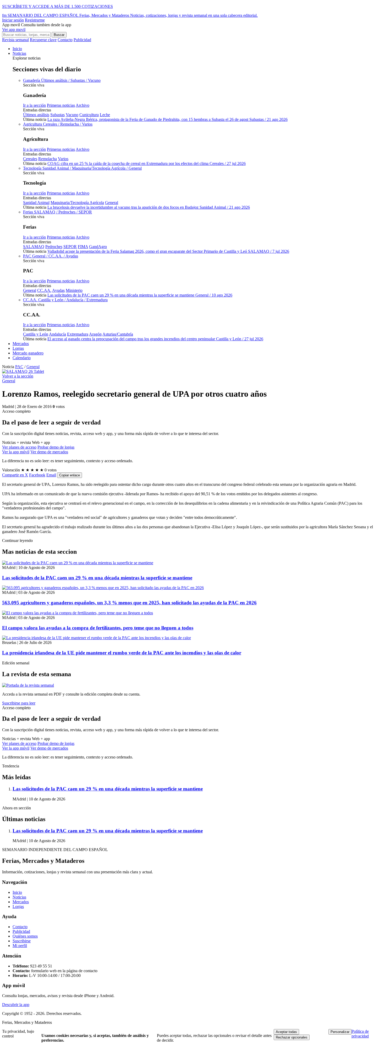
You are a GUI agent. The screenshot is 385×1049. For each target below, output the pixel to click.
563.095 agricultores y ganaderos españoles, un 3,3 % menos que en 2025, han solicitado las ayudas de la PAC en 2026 (129, 602)
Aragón (95, 334)
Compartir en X (15, 475)
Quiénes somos (25, 936)
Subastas (57, 114)
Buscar (59, 35)
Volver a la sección (17, 376)
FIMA (83, 246)
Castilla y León (35, 334)
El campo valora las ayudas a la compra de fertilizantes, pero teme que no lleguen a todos (97, 628)
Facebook (37, 475)
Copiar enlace (69, 475)
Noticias (19, 53)
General (111, 202)
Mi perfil (20, 945)
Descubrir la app (15, 1004)
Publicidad (82, 39)
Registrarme (35, 20)
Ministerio (74, 290)
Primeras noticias (61, 105)
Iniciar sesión (13, 20)
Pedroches (53, 246)
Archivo (82, 105)
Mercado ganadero (28, 353)
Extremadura (77, 334)
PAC (19, 366)
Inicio (17, 48)
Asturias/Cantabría (117, 334)
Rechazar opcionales (291, 1037)
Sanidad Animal (36, 202)
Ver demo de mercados (49, 452)
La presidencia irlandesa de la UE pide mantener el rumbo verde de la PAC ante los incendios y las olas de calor (121, 652)
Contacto (65, 39)
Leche (105, 114)
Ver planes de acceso (19, 447)
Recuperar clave (43, 39)
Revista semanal (15, 39)
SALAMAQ (33, 246)
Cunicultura (89, 114)
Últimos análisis (36, 114)
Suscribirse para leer (18, 703)
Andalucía (57, 334)
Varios (63, 159)
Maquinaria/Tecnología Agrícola (77, 202)
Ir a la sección (34, 105)
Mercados (21, 343)
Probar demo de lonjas (55, 447)
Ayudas (58, 290)
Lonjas (18, 348)
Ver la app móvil (15, 452)
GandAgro (98, 246)
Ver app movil (13, 29)
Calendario (22, 358)
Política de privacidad (360, 1033)
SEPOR (70, 246)
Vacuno (72, 114)
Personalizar (340, 1032)
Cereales (30, 159)
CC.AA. (44, 290)
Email (51, 475)
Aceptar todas (286, 1032)
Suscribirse (22, 941)
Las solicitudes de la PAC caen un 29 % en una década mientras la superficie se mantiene (97, 577)
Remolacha (47, 159)
